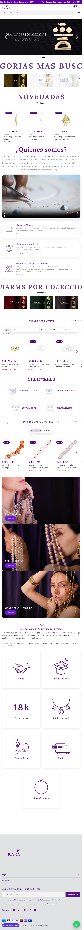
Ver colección (35, 435)
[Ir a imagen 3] (43, 57)
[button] (79, 12)
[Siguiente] (80, 121)
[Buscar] (73, 13)
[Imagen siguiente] (77, 37)
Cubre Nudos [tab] (45, 330)
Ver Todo (40, 103)
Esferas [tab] (55, 330)
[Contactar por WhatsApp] (76, 924)
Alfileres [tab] (15, 330)
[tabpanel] (41, 355)
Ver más (40, 293)
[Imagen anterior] (6, 37)
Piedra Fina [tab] (47, 431)
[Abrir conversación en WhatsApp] (79, 7)
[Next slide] (76, 351)
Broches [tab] (35, 330)
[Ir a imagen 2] (40, 57)
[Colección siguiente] (79, 79)
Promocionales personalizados (41, 269)
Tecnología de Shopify (40, 925)
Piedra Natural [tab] (36, 431)
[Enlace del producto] (16, 127)
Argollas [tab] (7, 330)
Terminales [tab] (74, 330)
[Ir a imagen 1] (37, 57)
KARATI (6, 134)
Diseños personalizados (41, 248)
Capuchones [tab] (25, 330)
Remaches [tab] (64, 330)
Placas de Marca (41, 229)
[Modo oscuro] (70, 7)
